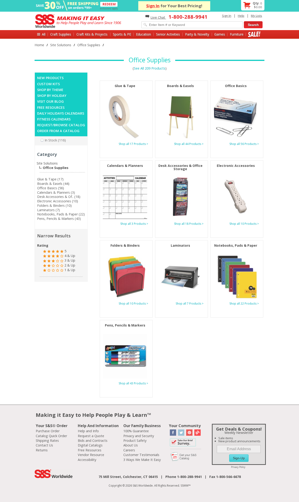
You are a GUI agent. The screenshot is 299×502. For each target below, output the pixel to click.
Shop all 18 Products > (188, 224)
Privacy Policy (238, 467)
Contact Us (44, 445)
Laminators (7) (48, 210)
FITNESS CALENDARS (54, 119)
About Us (130, 445)
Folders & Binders (125, 245)
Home (39, 45)
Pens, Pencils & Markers (125, 325)
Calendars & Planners (125, 165)
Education (143, 34)
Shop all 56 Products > (244, 144)
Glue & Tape (125, 86)
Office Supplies (88, 45)
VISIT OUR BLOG (50, 101)
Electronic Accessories (236, 165)
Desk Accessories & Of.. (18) (58, 196)
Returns (42, 450)
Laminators (180, 245)
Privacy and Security (138, 436)
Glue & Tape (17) (50, 179)
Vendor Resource (91, 455)
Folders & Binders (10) (54, 205)
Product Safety (134, 440)
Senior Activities (168, 34)
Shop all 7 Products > (189, 303)
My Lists (256, 16)
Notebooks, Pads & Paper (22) (61, 214)
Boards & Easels (180, 86)
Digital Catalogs (90, 445)
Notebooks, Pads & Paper (235, 245)
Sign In (153, 5)
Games (219, 34)
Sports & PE (122, 34)
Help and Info (88, 431)
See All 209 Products (149, 68)
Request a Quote (91, 436)
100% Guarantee (136, 431)
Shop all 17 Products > (133, 144)
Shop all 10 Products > (244, 224)
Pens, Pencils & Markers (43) (59, 218)
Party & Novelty (197, 34)
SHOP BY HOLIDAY (51, 95)
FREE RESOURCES (50, 107)
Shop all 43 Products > (133, 383)
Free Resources (89, 450)
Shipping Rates (47, 440)
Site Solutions (60, 45)
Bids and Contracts (92, 440)
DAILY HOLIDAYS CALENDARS (60, 113)
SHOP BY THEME (50, 90)
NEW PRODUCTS (50, 78)
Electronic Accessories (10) (57, 201)
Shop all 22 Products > (244, 303)
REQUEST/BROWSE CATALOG (61, 125)
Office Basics (236, 86)
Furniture (236, 34)
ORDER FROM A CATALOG (58, 131)
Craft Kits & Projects (91, 34)
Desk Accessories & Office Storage (180, 167)
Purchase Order (48, 431)
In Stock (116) (55, 140)
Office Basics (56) (50, 188)
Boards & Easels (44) (53, 183)
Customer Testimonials (141, 455)
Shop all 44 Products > (188, 144)
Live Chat (158, 17)
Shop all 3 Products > (134, 224)
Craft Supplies (60, 34)
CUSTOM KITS (48, 84)
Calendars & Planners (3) (56, 192)
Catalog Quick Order (51, 436)
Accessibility (87, 459)
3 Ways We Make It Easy (142, 459)
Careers (129, 450)
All (43, 34)
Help (241, 16)
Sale (254, 34)
